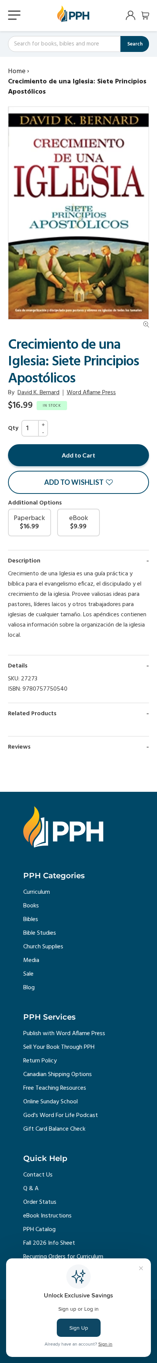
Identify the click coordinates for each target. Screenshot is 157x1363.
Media (31, 960)
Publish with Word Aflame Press (64, 1034)
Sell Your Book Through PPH (59, 1047)
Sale (28, 974)
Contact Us (38, 1175)
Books (31, 906)
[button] (78, 482)
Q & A (30, 1189)
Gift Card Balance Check (54, 1129)
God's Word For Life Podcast (60, 1115)
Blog (29, 988)
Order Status (39, 1202)
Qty (13, 428)
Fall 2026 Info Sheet (49, 1243)
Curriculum (36, 892)
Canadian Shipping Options (57, 1074)
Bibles (30, 919)
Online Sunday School (50, 1102)
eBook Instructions (47, 1216)
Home (17, 71)
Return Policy (40, 1061)
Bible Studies (39, 933)
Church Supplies (43, 947)
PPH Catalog (39, 1230)
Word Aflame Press (91, 393)
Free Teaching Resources (54, 1088)
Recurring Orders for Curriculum (63, 1257)
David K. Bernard (38, 393)
